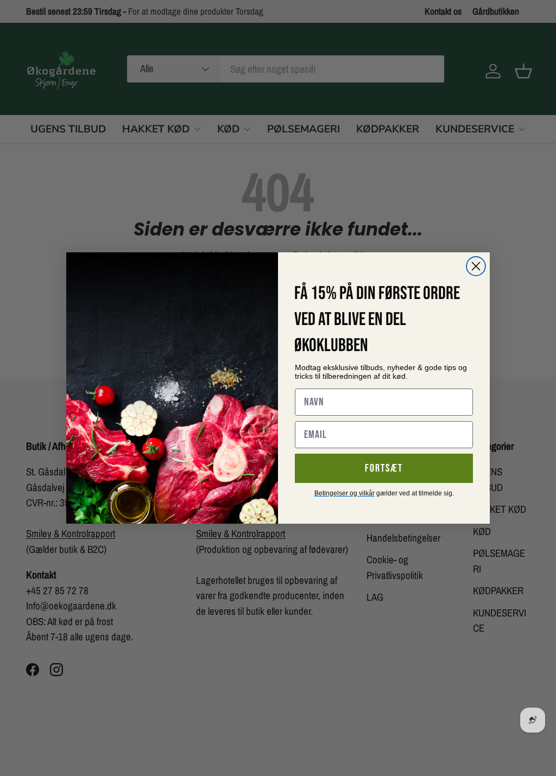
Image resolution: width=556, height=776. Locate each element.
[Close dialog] (475, 266)
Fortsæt (384, 468)
